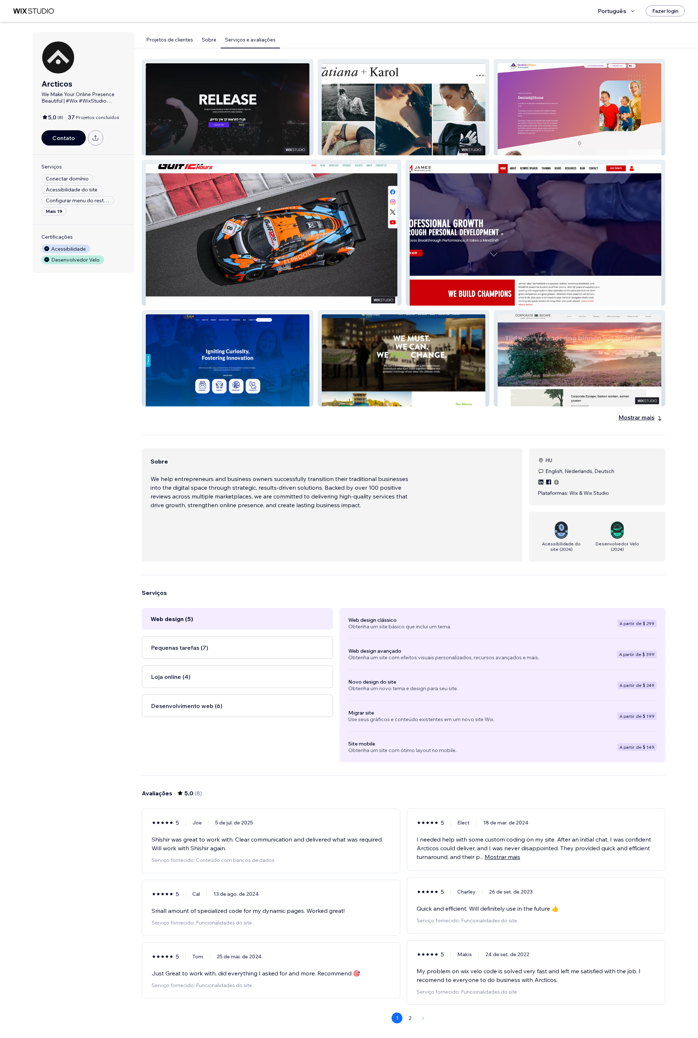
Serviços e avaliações (250, 39)
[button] (227, 107)
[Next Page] (423, 1018)
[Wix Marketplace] (33, 11)
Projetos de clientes (169, 39)
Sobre (209, 39)
